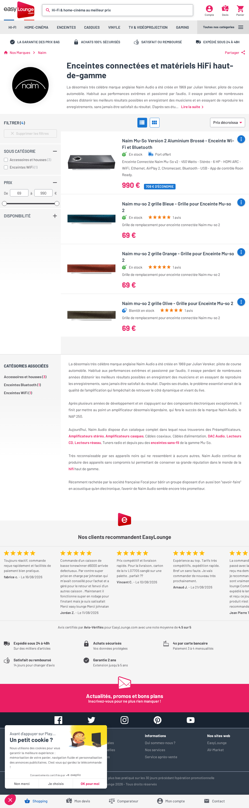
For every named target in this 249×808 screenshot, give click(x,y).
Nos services (155, 750)
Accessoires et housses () (25, 376)
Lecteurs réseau (88, 442)
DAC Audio (216, 436)
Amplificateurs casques (124, 436)
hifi (71, 469)
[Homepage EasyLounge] (19, 9)
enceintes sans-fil (165, 442)
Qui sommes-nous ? (160, 742)
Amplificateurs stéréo (86, 436)
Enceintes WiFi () (18, 393)
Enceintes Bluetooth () (22, 385)
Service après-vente (161, 757)
